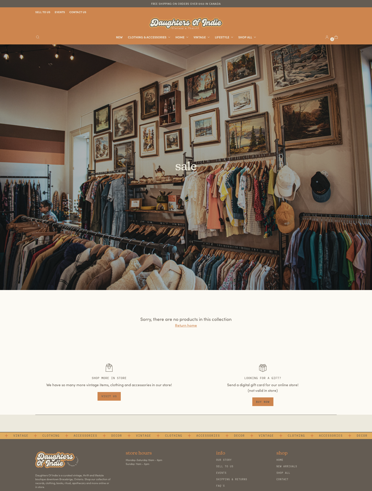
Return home (186, 325)
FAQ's (220, 485)
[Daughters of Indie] (186, 23)
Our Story (224, 459)
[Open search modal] (37, 37)
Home (279, 459)
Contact (282, 479)
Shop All (283, 472)
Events (221, 472)
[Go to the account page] (325, 37)
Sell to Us (224, 466)
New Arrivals (286, 466)
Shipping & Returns (231, 479)
